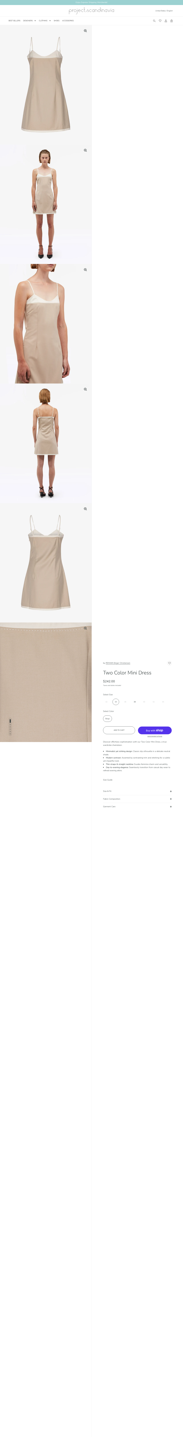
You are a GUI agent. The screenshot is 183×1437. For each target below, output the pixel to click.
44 (163, 702)
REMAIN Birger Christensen (118, 663)
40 (144, 702)
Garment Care (109, 806)
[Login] (166, 21)
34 (116, 702)
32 (106, 702)
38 (135, 702)
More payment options (154, 736)
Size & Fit (107, 791)
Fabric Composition (111, 799)
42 (154, 702)
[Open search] (154, 21)
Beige (107, 718)
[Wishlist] (160, 21)
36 (125, 702)
